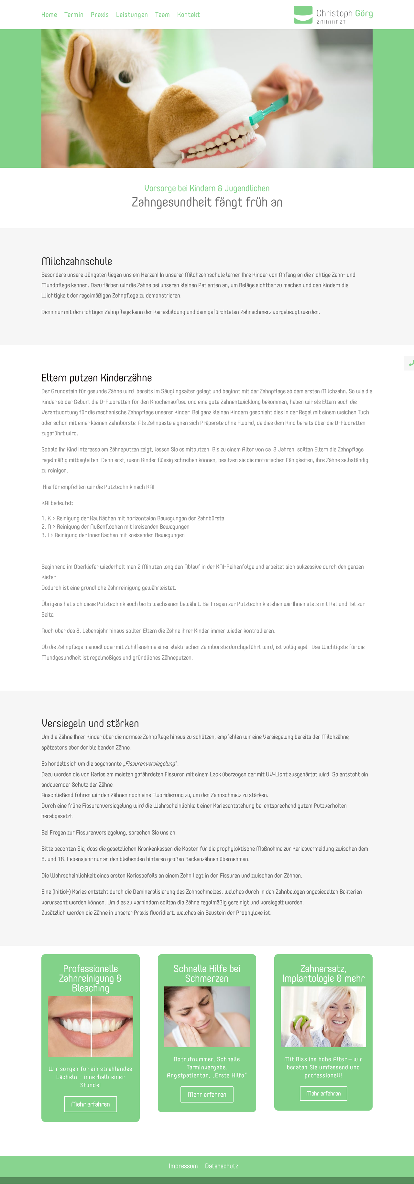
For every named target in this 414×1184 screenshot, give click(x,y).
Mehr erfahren (90, 1104)
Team (162, 15)
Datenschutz (221, 1166)
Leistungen (132, 15)
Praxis (100, 15)
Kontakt (188, 15)
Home (49, 15)
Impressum (183, 1166)
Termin (74, 15)
